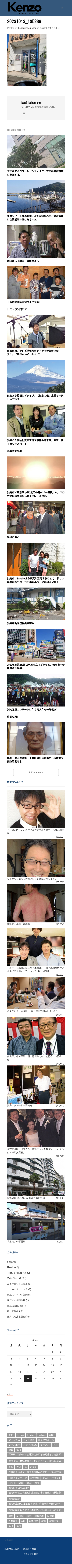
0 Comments (36, 772)
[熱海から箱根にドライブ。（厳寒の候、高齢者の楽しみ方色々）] (36, 361)
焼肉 (29, 1483)
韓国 (43, 1521)
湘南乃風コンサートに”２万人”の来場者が (31, 709)
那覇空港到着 (14, 451)
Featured (11, 1261)
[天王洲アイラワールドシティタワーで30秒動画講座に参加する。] (36, 137)
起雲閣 (50, 1516)
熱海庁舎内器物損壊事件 (20, 623)
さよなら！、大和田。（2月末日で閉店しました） (32, 1011)
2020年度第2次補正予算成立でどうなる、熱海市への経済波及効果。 (36, 666)
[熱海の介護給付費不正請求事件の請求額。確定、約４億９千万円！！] (36, 406)
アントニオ (29, 1440)
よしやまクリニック (17, 1289)
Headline (11, 1267)
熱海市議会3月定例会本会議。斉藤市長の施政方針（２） (34, 1504)
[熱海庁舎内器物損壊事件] (36, 589)
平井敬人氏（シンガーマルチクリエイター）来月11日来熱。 (35, 831)
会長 (11, 1449)
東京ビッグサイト (52, 1478)
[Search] (61, 8)
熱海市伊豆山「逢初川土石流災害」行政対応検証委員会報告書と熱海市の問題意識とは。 (35, 1493)
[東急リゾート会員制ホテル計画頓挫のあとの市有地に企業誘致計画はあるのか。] (36, 182)
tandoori (31, 1435)
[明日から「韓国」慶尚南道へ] (36, 227)
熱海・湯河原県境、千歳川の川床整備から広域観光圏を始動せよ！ (35, 760)
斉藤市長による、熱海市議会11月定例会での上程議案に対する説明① (35, 1472)
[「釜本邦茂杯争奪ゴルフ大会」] (36, 268)
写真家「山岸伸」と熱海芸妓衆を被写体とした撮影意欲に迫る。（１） (35, 1455)
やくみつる (14, 1440)
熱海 (37, 1483)
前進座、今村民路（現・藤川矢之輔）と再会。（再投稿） (34, 1058)
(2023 (11, 1435)
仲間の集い (13, 717)
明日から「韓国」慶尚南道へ (23, 261)
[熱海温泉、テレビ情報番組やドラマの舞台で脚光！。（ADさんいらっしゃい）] (36, 317)
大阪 (18, 1467)
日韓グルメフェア (18, 1478)
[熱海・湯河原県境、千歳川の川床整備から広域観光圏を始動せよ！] (36, 724)
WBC (51, 1435)
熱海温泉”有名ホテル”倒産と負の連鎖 (26, 1198)
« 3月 (10, 1394)
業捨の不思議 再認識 (18, 924)
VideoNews (13, 1278)
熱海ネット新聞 (30, 1554)
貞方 (29, 1516)
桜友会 (12, 1483)
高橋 (11, 1526)
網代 (11, 1516)
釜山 (23, 1521)
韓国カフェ (55, 1521)
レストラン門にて (17, 309)
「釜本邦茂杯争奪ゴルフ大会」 (24, 302)
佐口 (18, 1449)
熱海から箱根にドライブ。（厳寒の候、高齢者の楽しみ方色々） (35, 397)
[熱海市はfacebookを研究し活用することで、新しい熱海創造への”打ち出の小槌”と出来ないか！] (36, 544)
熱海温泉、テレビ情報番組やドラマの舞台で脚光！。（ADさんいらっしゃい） (33, 353)
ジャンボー (14, 1444)
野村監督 (13, 1521)
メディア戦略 (30, 1444)
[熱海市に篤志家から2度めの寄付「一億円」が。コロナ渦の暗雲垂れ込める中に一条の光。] (36, 458)
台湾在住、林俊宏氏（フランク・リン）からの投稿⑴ (35, 1461)
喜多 (11, 1467)
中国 (55, 1444)
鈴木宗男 (33, 1521)
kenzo (20, 1435)
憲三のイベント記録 (17, 1294)
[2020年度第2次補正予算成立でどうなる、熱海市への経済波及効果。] (36, 631)
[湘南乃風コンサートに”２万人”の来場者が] (36, 675)
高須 (18, 1526)
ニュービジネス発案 (17, 1283)
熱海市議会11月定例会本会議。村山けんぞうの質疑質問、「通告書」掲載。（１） (35, 1510)
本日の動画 (13, 1311)
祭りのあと (13, 537)
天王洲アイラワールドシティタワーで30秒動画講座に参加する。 (35, 173)
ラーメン (44, 1444)
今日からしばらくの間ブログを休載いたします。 (32, 878)
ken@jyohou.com (27, 28)
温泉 (21, 1483)
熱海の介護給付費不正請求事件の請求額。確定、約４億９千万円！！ (35, 442)
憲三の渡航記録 (15, 1305)
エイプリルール (46, 1440)
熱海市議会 (14, 1499)
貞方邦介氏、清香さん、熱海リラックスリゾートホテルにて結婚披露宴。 (35, 1151)
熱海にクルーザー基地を (19, 1105)
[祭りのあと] (36, 503)
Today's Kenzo (14, 1273)
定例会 (33, 1467)
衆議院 (19, 1516)
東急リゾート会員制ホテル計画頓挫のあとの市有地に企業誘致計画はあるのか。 (35, 218)
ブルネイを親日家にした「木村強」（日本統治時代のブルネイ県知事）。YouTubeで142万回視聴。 (35, 969)
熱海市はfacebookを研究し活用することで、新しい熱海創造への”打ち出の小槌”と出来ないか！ (35, 580)
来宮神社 (34, 1478)
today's (42, 1435)
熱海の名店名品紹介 (17, 1316)
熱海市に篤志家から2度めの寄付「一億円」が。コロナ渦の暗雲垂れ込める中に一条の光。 (36, 494)
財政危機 (39, 1516)
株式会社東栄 (29, 1549)
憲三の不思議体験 (16, 1300)
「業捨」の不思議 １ (18, 1241)
